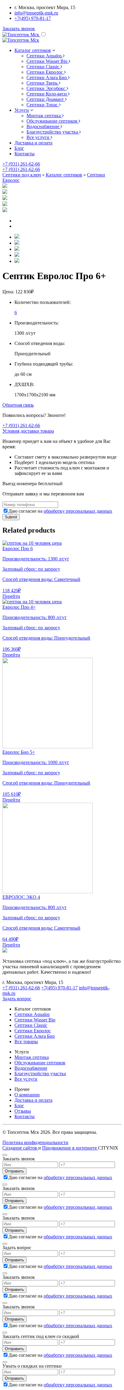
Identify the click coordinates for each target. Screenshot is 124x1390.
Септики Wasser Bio (34, 1019)
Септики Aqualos (32, 1014)
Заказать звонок (18, 28)
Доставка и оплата (33, 142)
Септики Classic (30, 1025)
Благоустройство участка (40, 1073)
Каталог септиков (64, 174)
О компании (27, 1094)
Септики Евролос (32, 1030)
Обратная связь (18, 405)
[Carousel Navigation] (62, 223)
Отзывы (22, 1111)
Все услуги (25, 1079)
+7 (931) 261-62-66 (21, 163)
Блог (19, 148)
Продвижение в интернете (70, 1147)
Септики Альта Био (34, 1036)
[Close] (4, 1155)
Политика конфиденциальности (35, 1142)
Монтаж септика (31, 1057)
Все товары (26, 1041)
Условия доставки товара (28, 431)
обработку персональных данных (78, 511)
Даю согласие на (60, 511)
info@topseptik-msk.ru (36, 12)
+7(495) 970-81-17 (32, 18)
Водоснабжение (30, 1068)
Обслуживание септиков (39, 1062)
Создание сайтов (20, 1147)
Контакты (24, 153)
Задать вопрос (16, 998)
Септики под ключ (21, 174)
